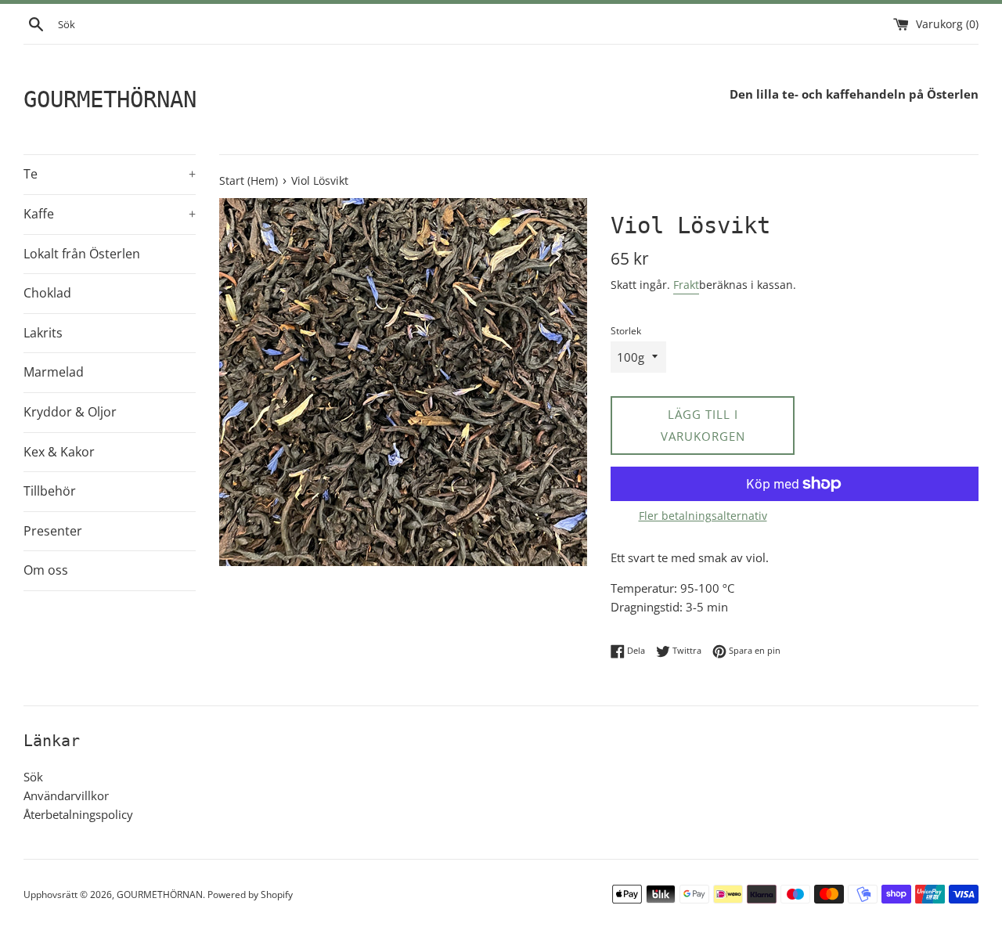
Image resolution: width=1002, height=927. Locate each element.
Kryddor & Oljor (70, 411)
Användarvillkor (66, 795)
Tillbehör (49, 491)
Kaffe (109, 213)
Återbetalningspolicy (78, 814)
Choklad (47, 292)
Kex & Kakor (59, 451)
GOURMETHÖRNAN (109, 99)
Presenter (52, 530)
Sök (33, 777)
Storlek (626, 330)
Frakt (686, 284)
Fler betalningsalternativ (703, 515)
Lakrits (43, 332)
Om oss (45, 570)
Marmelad (53, 372)
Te (109, 173)
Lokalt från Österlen (81, 253)
